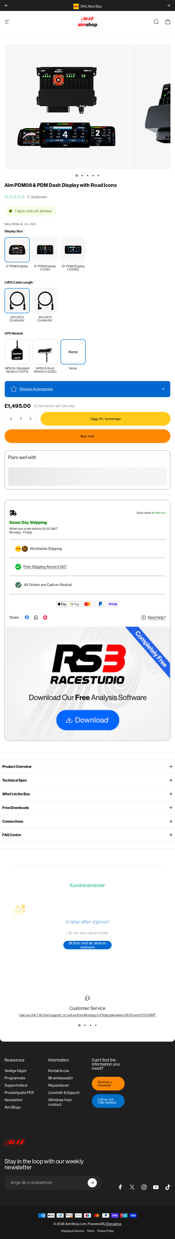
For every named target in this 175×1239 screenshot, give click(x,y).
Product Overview (17, 766)
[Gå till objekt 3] (87, 175)
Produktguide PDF (19, 1092)
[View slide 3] (90, 1025)
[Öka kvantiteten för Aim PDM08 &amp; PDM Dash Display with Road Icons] (31, 418)
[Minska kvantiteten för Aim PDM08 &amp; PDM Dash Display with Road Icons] (10, 418)
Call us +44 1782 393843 (107, 1101)
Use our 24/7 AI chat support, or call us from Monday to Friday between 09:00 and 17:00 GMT (87, 1015)
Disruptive (113, 1224)
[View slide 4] (95, 1025)
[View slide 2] (85, 1025)
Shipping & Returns (72, 1231)
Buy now (87, 436)
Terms (91, 1231)
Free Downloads (15, 808)
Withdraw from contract (60, 1102)
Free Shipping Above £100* (45, 567)
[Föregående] (6, 5)
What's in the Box (16, 794)
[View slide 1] (79, 1025)
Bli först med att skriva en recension (87, 945)
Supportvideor (16, 1085)
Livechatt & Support (64, 1092)
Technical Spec (14, 780)
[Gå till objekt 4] (93, 175)
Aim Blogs (13, 1107)
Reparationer (58, 1085)
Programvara (15, 1078)
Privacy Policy (105, 1231)
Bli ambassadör (60, 1078)
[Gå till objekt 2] (82, 175)
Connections (12, 821)
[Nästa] (169, 5)
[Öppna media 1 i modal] (67, 106)
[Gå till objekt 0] (76, 175)
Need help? (157, 617)
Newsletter (14, 1100)
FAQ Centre (11, 835)
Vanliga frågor (15, 1071)
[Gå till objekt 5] (98, 175)
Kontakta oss (58, 1071)
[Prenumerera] (92, 1182)
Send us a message (104, 1083)
